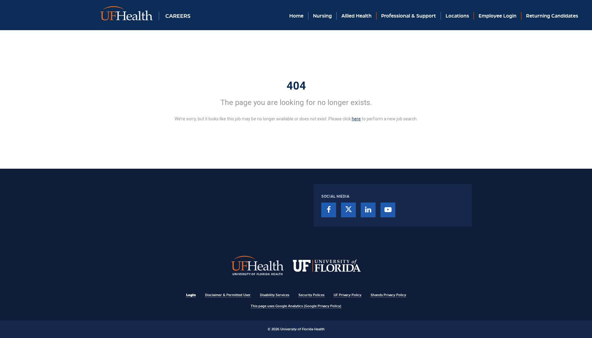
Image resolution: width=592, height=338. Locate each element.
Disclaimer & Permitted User (228, 295)
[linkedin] (368, 210)
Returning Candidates (552, 16)
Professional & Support (408, 16)
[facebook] (328, 210)
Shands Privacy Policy (388, 295)
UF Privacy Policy (347, 295)
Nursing (322, 16)
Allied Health (356, 16)
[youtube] (387, 210)
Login (191, 295)
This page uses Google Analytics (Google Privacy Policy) (296, 306)
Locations (457, 16)
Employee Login (497, 16)
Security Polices (311, 295)
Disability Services (274, 295)
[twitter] (348, 210)
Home (296, 16)
